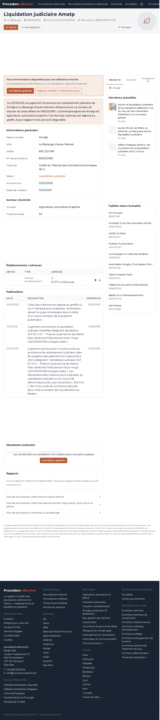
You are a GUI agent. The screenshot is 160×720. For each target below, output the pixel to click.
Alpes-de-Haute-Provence (57, 631)
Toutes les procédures (55, 603)
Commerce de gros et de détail (99, 626)
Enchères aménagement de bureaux (137, 640)
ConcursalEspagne (14, 693)
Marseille (87, 663)
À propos (8, 618)
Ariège (46, 648)
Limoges (87, 692)
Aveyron (47, 661)
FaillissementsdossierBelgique (20, 689)
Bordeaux (87, 671)
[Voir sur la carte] (95, 280)
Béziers (86, 676)
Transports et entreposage (96, 630)
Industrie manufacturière (96, 606)
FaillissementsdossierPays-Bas (21, 685)
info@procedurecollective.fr (21, 673)
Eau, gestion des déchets (96, 618)
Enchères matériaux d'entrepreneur (133, 628)
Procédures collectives (51, 3)
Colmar (86, 684)
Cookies (8, 639)
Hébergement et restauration (98, 634)
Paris (85, 655)
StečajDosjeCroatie (14, 701)
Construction (89, 622)
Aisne (46, 623)
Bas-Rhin (48, 665)
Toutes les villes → (92, 697)
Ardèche (47, 640)
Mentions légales (13, 631)
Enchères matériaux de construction (134, 616)
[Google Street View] (99, 280)
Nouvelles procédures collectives (88, 3)
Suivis (131, 79)
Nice (85, 688)
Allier (45, 627)
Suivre (12, 27)
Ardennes (48, 644)
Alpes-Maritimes (52, 635)
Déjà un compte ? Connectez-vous (59, 90)
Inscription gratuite (20, 90)
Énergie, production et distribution (94, 612)
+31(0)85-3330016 (15, 669)
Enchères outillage (132, 634)
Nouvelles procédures (55, 594)
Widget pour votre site (16, 623)
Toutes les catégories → (135, 657)
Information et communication (99, 639)
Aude (46, 656)
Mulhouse (87, 659)
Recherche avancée (54, 607)
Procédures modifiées (55, 598)
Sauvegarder (32, 27)
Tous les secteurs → (93, 643)
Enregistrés (148, 80)
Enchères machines (132, 610)
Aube (46, 652)
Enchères (116, 3)
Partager (126, 27)
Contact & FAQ (12, 627)
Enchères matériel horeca (136, 622)
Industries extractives (94, 602)
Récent (115, 79)
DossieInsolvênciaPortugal (18, 697)
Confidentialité (12, 635)
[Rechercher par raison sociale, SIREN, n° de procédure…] (142, 4)
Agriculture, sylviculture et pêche (96, 596)
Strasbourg (88, 667)
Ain (45, 619)
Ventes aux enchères (133, 598)
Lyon (85, 680)
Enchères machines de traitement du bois (134, 647)
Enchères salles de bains (135, 653)
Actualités (131, 3)
